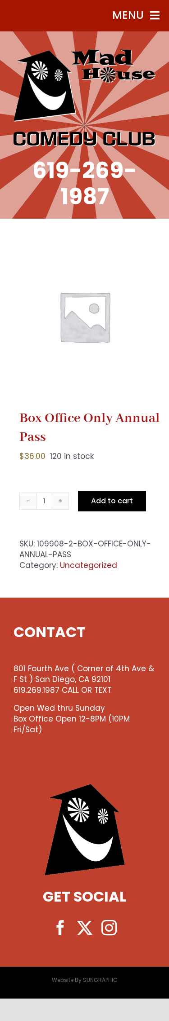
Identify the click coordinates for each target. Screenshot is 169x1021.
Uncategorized (88, 565)
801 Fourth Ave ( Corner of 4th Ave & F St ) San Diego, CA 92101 (84, 674)
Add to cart (112, 501)
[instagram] (109, 927)
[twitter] (84, 927)
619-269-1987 (84, 183)
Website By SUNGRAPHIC (85, 980)
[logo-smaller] (84, 53)
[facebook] (60, 927)
